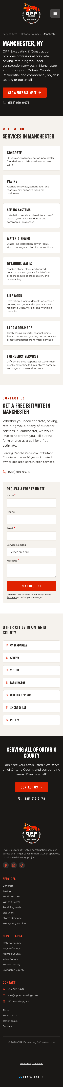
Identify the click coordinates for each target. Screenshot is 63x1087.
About (6, 1010)
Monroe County (12, 953)
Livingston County (13, 969)
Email (10, 528)
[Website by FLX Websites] (31, 1076)
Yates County (10, 959)
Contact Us (34, 788)
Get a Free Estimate (27, 93)
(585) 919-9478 (19, 102)
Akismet (26, 594)
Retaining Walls (12, 907)
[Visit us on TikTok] (22, 865)
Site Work (8, 912)
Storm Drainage (12, 918)
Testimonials (10, 1020)
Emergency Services (15, 923)
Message (12, 560)
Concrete (8, 885)
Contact (7, 1026)
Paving (7, 891)
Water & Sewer (11, 901)
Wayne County (11, 948)
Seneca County (11, 964)
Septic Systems (12, 896)
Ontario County (30, 34)
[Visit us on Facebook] (6, 865)
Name (10, 495)
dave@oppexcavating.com (22, 995)
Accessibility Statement (31, 1063)
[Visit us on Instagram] (14, 865)
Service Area (10, 34)
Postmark (12, 597)
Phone (11, 511)
